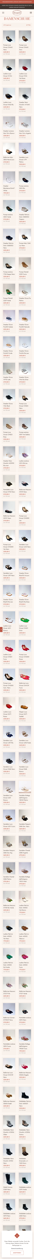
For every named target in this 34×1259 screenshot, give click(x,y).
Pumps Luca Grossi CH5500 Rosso (24, 656)
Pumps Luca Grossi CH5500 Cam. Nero (8, 685)
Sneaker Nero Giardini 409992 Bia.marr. (8, 463)
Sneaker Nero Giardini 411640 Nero (24, 104)
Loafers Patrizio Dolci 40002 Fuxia (24, 965)
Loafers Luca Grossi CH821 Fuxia (7, 656)
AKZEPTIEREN (17, 1253)
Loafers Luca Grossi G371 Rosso (7, 714)
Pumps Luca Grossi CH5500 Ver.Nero (8, 546)
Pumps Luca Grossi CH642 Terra (23, 47)
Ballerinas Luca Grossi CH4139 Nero (8, 1075)
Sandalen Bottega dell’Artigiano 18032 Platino (24, 797)
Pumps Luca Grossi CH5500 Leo (24, 518)
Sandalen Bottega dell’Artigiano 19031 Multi (24, 879)
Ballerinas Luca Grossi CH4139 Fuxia (24, 685)
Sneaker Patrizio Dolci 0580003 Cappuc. (24, 217)
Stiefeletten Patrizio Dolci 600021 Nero (25, 1103)
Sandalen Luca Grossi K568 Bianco (23, 769)
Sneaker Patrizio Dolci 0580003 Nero (8, 245)
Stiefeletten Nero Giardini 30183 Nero (8, 1160)
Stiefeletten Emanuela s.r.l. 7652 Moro (23, 1160)
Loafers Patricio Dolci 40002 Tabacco (24, 936)
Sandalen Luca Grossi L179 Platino (23, 159)
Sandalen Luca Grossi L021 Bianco (7, 797)
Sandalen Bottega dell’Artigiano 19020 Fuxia (24, 1046)
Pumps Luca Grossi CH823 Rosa (7, 434)
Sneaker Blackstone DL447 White (9, 188)
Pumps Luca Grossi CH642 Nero (7, 47)
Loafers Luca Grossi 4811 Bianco (7, 628)
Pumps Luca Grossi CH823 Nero (23, 406)
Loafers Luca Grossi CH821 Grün (23, 628)
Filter (29, 25)
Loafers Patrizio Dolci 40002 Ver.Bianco (24, 907)
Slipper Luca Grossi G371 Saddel (23, 714)
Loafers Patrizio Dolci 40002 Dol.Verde (8, 965)
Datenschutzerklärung (17, 1248)
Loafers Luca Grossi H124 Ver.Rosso (23, 76)
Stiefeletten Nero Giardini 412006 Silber (8, 1132)
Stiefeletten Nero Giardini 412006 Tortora (24, 1132)
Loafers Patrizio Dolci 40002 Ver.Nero (8, 936)
